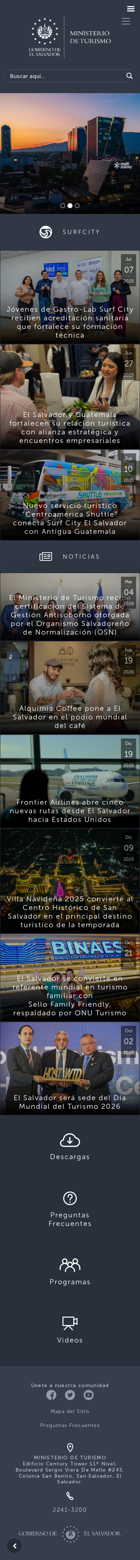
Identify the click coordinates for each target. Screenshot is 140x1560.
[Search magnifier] (129, 76)
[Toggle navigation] (126, 21)
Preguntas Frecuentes (70, 1425)
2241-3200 (70, 1509)
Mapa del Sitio (70, 1411)
